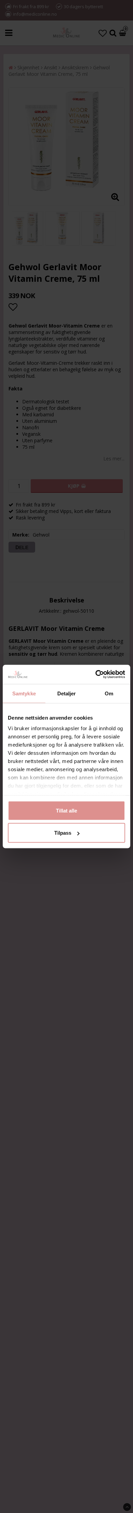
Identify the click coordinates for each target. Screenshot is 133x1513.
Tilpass (62, 833)
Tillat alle (66, 810)
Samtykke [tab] (24, 693)
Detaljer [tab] (66, 693)
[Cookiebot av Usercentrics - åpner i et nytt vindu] (95, 674)
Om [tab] (109, 693)
